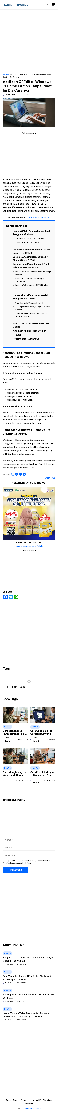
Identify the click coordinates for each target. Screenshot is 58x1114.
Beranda (6, 75)
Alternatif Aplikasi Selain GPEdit (29, 331)
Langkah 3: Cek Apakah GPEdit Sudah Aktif (31, 286)
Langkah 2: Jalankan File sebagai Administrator (29, 279)
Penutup (17, 335)
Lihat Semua (50, 478)
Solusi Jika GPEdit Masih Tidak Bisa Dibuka (31, 325)
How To (7, 727)
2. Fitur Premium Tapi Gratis (27, 242)
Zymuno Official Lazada (39, 217)
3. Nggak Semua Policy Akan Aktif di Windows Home (31, 314)
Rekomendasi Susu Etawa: (26, 339)
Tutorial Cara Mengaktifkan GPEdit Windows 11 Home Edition (31, 266)
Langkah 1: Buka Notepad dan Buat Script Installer (33, 273)
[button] (48, 4)
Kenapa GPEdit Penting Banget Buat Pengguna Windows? (31, 233)
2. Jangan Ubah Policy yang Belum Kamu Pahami (33, 308)
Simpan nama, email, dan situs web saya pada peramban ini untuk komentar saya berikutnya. (29, 862)
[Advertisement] (29, 42)
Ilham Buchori (10, 95)
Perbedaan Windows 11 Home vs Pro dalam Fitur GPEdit (31, 251)
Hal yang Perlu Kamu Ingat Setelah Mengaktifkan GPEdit (30, 297)
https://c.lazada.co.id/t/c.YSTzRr (29, 546)
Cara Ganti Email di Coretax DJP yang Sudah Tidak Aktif (41, 734)
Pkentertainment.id (33, 1108)
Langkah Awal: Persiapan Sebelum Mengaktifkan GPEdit (30, 258)
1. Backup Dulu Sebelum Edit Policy (30, 303)
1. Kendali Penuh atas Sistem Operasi (31, 239)
